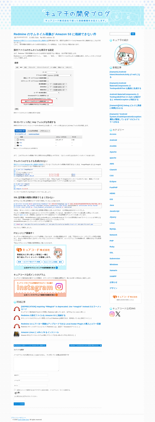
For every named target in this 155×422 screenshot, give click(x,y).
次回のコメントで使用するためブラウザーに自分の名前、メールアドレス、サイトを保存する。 (44, 390)
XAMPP (113, 276)
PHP (112, 241)
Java (112, 205)
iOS (111, 199)
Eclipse (113, 181)
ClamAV (113, 170)
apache (113, 158)
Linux (112, 223)
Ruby (37, 37)
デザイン (113, 288)
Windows (114, 264)
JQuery (113, 217)
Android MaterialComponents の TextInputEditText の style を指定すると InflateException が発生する (125, 97)
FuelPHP (113, 187)
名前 (16, 375)
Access (113, 134)
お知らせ (113, 282)
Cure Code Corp (23, 419)
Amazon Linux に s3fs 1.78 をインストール (40, 332)
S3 (54, 37)
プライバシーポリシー (18, 418)
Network (113, 235)
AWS (32, 37)
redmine (49, 37)
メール (17, 380)
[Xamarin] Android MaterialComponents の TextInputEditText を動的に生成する (125, 85)
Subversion (115, 258)
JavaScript (114, 211)
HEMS (112, 193)
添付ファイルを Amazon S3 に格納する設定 (28, 164)
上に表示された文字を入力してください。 (26, 396)
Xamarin (113, 270)
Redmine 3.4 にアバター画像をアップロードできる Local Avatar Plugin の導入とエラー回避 (61, 324)
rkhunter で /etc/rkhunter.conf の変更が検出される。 (85, 345)
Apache (113, 152)
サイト (16, 385)
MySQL (113, 229)
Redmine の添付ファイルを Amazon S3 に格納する (31, 40)
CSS (112, 176)
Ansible (113, 146)
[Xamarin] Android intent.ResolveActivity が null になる (125, 74)
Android (113, 140)
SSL (111, 253)
